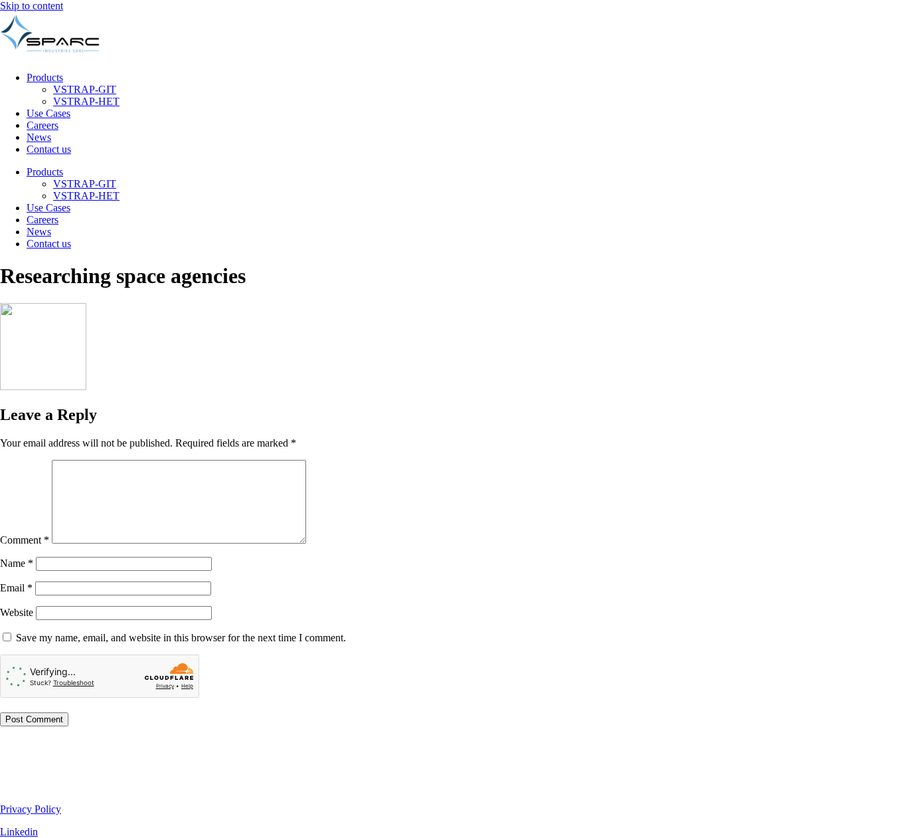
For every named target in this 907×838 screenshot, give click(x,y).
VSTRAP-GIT (84, 89)
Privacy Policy (30, 809)
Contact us (49, 149)
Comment (24, 540)
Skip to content (31, 5)
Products (45, 77)
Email (16, 587)
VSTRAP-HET (86, 101)
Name (16, 563)
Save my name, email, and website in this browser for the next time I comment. (181, 637)
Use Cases (48, 113)
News (39, 137)
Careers (42, 125)
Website (16, 612)
